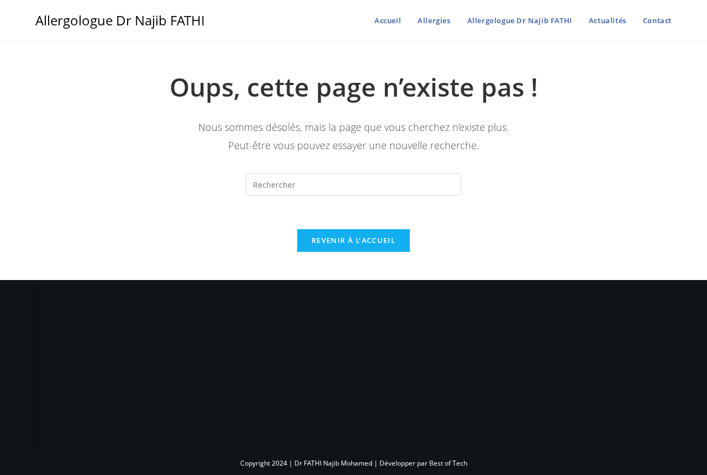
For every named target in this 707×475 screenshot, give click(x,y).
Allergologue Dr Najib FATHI (120, 20)
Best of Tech (448, 463)
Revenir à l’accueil (353, 240)
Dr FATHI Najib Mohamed (333, 463)
